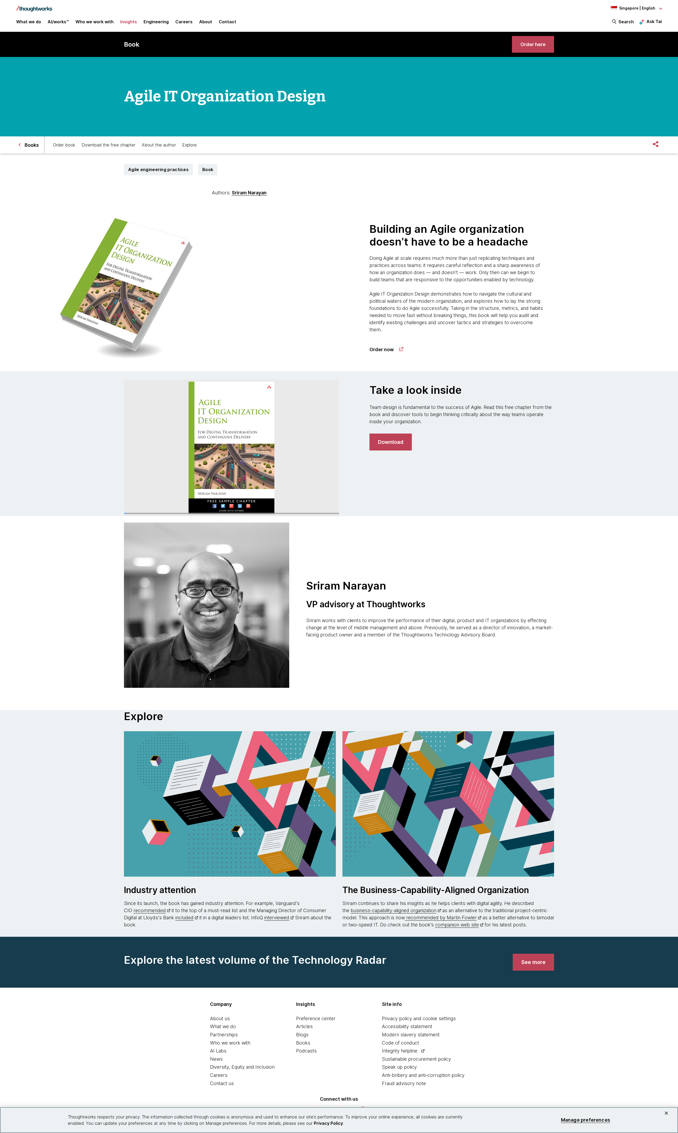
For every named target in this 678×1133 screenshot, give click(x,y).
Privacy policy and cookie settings (419, 1018)
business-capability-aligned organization (393, 910)
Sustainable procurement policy (416, 1059)
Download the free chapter (108, 145)
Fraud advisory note (404, 1083)
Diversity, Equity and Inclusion (242, 1067)
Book (207, 169)
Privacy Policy (328, 1123)
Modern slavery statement (411, 1034)
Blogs (302, 1034)
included (184, 917)
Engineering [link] (156, 21)
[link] (533, 44)
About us (220, 1018)
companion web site (457, 924)
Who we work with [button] (94, 21)
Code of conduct (400, 1043)
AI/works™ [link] (58, 21)
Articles (304, 1026)
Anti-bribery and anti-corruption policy (423, 1075)
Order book (64, 145)
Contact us (222, 1083)
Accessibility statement (407, 1026)
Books (303, 1043)
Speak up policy (399, 1067)
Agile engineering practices (158, 169)
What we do (223, 1026)
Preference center (316, 1018)
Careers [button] (184, 21)
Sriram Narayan (249, 192)
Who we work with (230, 1043)
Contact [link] (227, 21)
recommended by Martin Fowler (441, 917)
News (216, 1059)
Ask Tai (654, 21)
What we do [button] (28, 21)
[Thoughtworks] (34, 6)
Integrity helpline (399, 1051)
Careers (219, 1075)
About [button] (205, 21)
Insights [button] (128, 21)
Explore (189, 145)
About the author (159, 145)
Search (626, 21)
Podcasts (306, 1051)
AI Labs (218, 1051)
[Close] (666, 1113)
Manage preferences (585, 1120)
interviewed (276, 917)
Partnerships (224, 1034)
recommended (149, 910)
